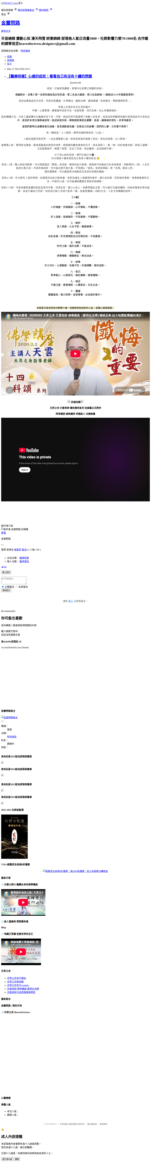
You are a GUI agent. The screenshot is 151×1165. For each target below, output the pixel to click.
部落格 (10, 60)
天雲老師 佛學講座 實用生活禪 (23, 989)
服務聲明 (103, 1124)
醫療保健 (24, 558)
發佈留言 (6, 590)
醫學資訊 (24, 561)
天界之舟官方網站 (16, 978)
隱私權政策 (92, 1124)
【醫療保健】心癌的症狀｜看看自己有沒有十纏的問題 (49, 76)
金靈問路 (10, 23)
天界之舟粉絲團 (15, 981)
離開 (17, 1159)
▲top (3, 566)
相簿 (9, 56)
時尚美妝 (25, 51)
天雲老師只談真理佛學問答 (21, 992)
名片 (9, 64)
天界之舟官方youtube (18, 985)
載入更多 (6, 572)
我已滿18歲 (7, 1159)
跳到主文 (6, 31)
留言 (24, 549)
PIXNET (53, 1124)
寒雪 (3, 533)
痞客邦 (17, 549)
